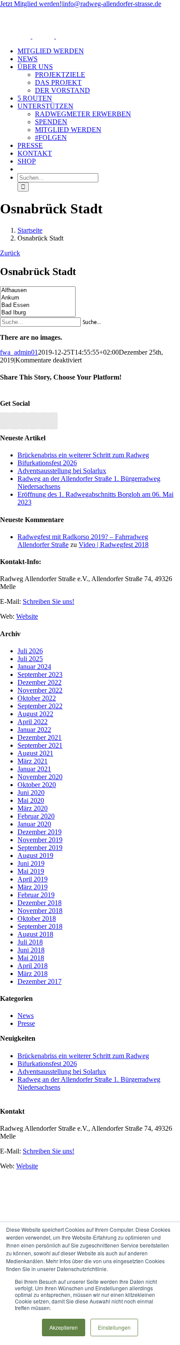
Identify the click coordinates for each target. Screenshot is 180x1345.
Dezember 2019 (39, 832)
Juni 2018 (31, 950)
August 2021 (35, 753)
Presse (26, 1023)
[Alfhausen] (37, 290)
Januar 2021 (34, 769)
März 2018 (32, 973)
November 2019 (39, 839)
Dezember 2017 (39, 981)
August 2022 (35, 714)
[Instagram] (33, 420)
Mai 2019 (30, 871)
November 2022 (39, 690)
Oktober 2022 (36, 698)
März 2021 (32, 761)
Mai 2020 (30, 800)
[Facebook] (14, 420)
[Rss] (5, 420)
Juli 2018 (30, 942)
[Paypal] (43, 420)
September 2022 (39, 706)
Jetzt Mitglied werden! (31, 3)
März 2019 (32, 887)
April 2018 (32, 965)
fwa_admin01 (19, 352)
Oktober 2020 (36, 784)
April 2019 (32, 879)
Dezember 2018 (39, 902)
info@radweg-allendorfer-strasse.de (112, 3)
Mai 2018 (30, 958)
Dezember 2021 (39, 737)
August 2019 (35, 855)
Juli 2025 (30, 658)
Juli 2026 (30, 651)
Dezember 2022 (39, 682)
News (25, 1015)
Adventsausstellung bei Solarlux (61, 470)
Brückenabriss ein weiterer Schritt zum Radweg (83, 455)
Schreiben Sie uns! (48, 601)
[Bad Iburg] (37, 313)
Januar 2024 (34, 666)
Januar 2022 (34, 729)
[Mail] (53, 420)
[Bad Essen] (37, 305)
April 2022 (32, 721)
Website (27, 616)
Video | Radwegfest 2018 (114, 544)
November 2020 (39, 777)
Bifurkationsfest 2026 (47, 463)
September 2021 (39, 745)
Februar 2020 (36, 816)
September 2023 (39, 674)
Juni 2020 (31, 792)
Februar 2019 (36, 895)
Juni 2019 (31, 863)
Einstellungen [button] (114, 1327)
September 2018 (39, 926)
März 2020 (32, 808)
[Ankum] (37, 298)
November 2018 (39, 910)
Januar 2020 (34, 824)
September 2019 (39, 847)
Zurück (10, 253)
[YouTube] (24, 420)
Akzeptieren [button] (63, 1327)
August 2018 (35, 934)
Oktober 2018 (36, 918)
